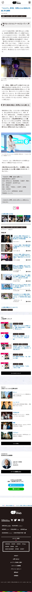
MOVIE (18, 544)
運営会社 (16, 572)
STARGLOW (16, 412)
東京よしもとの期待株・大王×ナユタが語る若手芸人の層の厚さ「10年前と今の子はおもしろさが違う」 (22, 267)
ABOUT (16, 555)
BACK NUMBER (9, 549)
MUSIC (13, 544)
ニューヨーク (16, 402)
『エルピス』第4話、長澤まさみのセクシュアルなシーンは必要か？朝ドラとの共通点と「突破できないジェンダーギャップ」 (21, 256)
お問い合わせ (16, 559)
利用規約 (16, 575)
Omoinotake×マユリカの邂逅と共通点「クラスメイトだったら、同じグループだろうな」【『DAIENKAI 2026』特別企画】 (22, 296)
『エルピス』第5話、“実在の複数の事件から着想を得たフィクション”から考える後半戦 (22, 246)
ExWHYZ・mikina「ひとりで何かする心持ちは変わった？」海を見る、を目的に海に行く (22, 347)
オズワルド (15, 432)
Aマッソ (15, 392)
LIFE (16, 546)
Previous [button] (2, 463)
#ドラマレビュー (4, 229)
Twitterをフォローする (17, 485)
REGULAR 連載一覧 (9, 505)
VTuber (24, 544)
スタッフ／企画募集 (16, 565)
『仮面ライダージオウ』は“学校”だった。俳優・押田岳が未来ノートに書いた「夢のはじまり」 (22, 327)
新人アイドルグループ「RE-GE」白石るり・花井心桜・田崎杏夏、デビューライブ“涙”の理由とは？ (22, 286)
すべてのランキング (16, 373)
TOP (3, 505)
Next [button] (28, 463)
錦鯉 (14, 422)
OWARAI (7, 544)
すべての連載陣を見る (16, 471)
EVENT (22, 549)
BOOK (12, 546)
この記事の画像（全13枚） (7, 214)
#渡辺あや (10, 229)
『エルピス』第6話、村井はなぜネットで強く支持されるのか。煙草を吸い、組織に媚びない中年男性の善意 (21, 237)
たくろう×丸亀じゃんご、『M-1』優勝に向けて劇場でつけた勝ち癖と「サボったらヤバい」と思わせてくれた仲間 (22, 276)
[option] (4, 218)
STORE (17, 549)
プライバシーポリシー (16, 569)
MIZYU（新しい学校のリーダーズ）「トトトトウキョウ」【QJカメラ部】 (21, 337)
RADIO (7, 546)
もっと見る (16, 443)
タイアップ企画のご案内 (16, 562)
